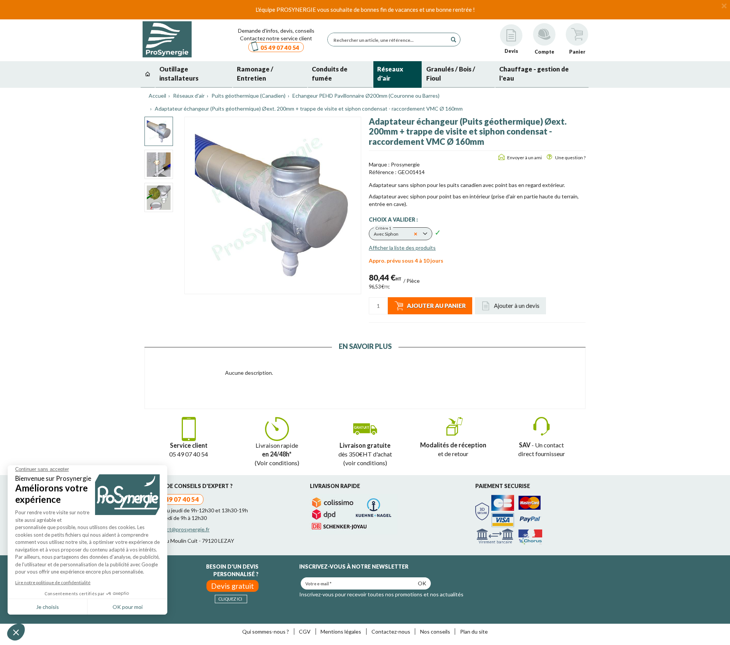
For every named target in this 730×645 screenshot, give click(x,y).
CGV (305, 631)
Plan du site (474, 631)
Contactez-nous (390, 631)
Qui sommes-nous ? (265, 631)
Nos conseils (435, 631)
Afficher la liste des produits (402, 247)
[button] (400, 233)
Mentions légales (341, 631)
